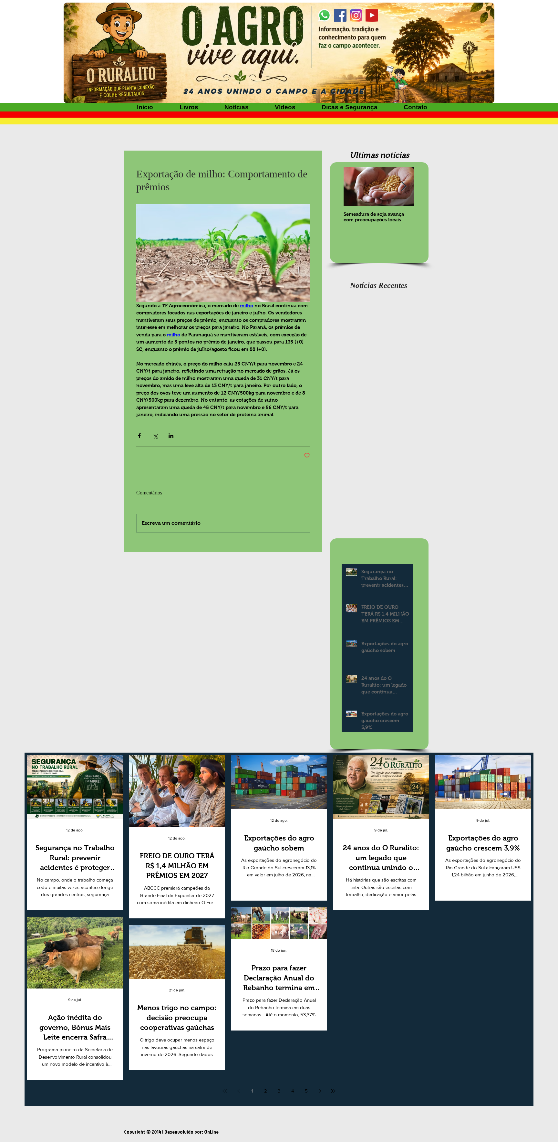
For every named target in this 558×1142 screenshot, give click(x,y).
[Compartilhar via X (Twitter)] (155, 436)
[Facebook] (340, 15)
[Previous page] (238, 1091)
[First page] (225, 1091)
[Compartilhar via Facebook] (139, 436)
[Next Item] (404, 187)
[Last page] (333, 1091)
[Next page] (320, 1091)
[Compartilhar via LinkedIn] (171, 436)
